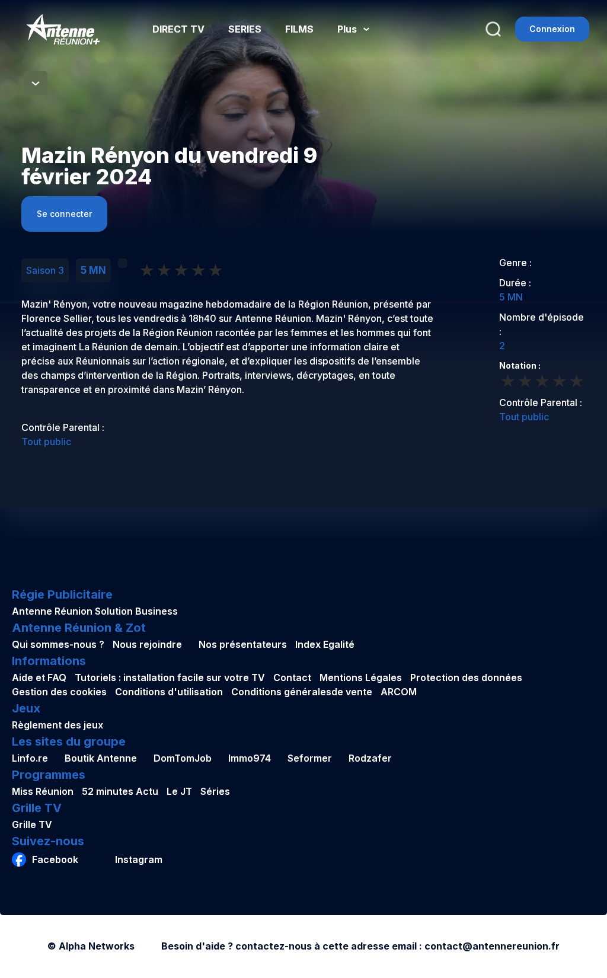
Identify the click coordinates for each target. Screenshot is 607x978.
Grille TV (32, 824)
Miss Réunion (43, 791)
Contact (292, 677)
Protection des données (466, 677)
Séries (215, 791)
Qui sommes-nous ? (58, 644)
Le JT (179, 791)
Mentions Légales (361, 677)
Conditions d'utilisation (169, 692)
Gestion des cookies (59, 692)
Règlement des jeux (57, 725)
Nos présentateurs (243, 644)
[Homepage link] (63, 29)
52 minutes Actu (120, 791)
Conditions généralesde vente (301, 692)
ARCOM (399, 692)
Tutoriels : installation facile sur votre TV (170, 677)
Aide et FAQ (39, 677)
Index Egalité (324, 644)
